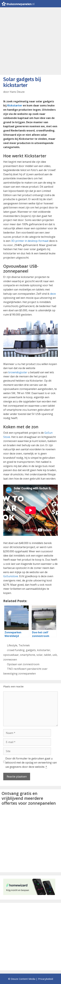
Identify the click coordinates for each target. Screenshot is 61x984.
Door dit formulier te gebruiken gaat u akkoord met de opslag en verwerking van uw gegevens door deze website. (31, 763)
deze (53, 294)
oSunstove (11, 576)
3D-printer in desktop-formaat (29, 241)
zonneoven (10, 659)
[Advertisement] (30, 39)
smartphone (27, 655)
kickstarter (43, 650)
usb (54, 655)
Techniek (24, 645)
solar (39, 655)
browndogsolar (17, 372)
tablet (47, 655)
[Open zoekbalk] (50, 3)
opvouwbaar (11, 655)
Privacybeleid (45, 978)
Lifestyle (12, 645)
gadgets (31, 650)
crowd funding (16, 650)
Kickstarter (14, 105)
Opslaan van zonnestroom (23, 664)
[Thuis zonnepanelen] (18, 3)
